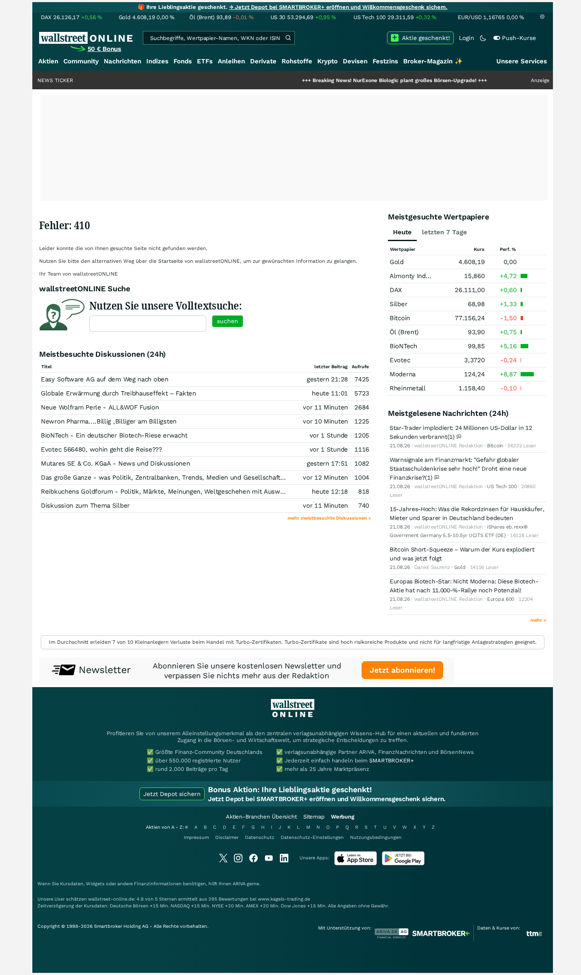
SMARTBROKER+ (391, 760)
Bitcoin (400, 318)
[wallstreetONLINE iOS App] (355, 863)
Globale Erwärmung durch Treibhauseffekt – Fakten (118, 393)
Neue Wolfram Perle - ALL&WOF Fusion (100, 407)
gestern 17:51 (327, 463)
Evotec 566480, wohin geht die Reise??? (101, 449)
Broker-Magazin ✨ (433, 61)
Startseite (170, 261)
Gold (397, 262)
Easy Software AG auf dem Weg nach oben (104, 379)
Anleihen (231, 61)
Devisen (355, 61)
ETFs (205, 61)
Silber (398, 304)
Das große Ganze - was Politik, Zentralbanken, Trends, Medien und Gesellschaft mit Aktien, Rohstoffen (195, 477)
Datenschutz (259, 837)
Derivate (263, 61)
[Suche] (288, 37)
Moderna (403, 374)
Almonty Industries (418, 276)
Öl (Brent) (404, 332)
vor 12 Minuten (325, 477)
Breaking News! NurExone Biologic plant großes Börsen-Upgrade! (370, 80)
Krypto (327, 61)
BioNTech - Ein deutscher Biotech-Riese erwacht (114, 435)
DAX (396, 290)
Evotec (400, 360)
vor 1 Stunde (329, 435)
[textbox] (147, 324)
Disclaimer (227, 837)
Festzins (385, 61)
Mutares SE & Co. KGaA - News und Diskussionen (115, 463)
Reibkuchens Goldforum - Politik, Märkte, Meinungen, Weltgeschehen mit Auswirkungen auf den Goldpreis (201, 491)
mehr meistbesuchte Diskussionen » (329, 518)
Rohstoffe (297, 61)
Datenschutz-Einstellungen (312, 837)
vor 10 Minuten (325, 421)
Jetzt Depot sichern (172, 793)
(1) (452, 436)
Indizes (157, 61)
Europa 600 (500, 599)
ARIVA (239, 884)
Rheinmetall (408, 388)
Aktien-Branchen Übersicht (261, 816)
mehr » (538, 620)
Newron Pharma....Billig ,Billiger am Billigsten (109, 421)
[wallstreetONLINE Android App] (403, 863)
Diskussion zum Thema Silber (85, 505)
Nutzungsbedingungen (376, 837)
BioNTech (403, 346)
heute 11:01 (330, 393)
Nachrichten (122, 61)
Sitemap (314, 816)
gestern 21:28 (327, 379)
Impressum (196, 837)
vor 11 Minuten (325, 407)
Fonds (183, 61)
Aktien (48, 61)
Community (81, 61)
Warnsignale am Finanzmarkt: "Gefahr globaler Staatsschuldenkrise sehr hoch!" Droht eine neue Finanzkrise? (458, 468)
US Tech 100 (502, 486)
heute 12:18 (330, 491)
